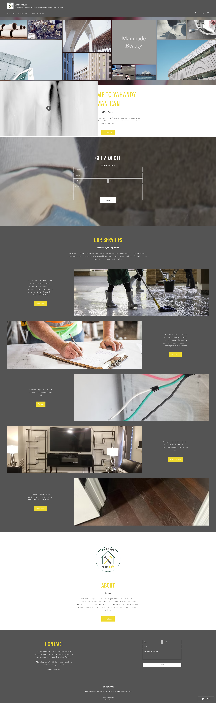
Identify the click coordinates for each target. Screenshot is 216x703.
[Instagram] (196, 13)
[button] (208, 13)
